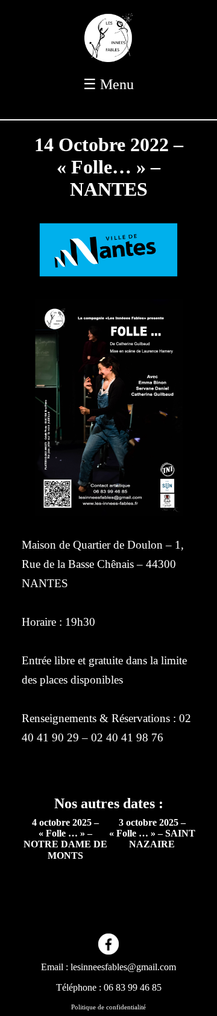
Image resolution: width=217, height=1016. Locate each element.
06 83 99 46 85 (133, 987)
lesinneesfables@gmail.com (123, 967)
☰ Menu (108, 84)
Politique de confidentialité (108, 1007)
